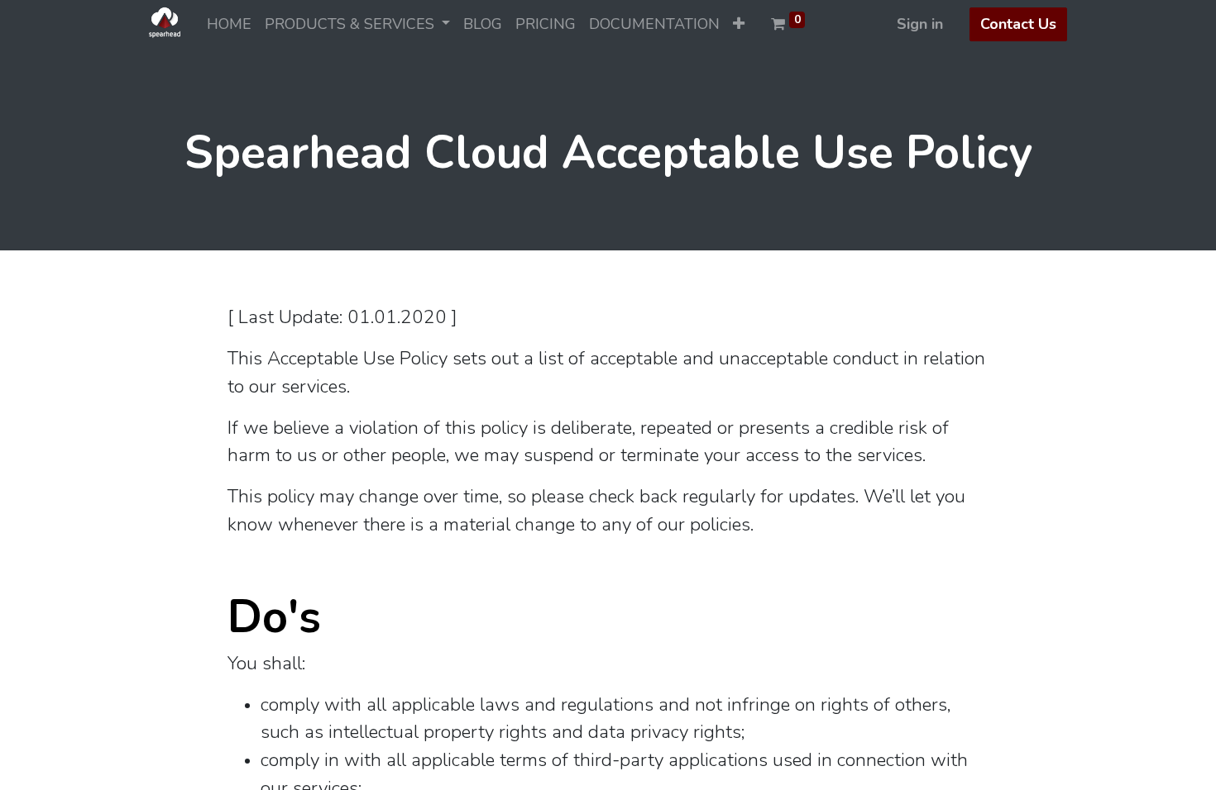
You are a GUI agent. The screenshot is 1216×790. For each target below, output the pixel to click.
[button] (738, 24)
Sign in (920, 24)
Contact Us (1018, 24)
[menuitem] (229, 24)
